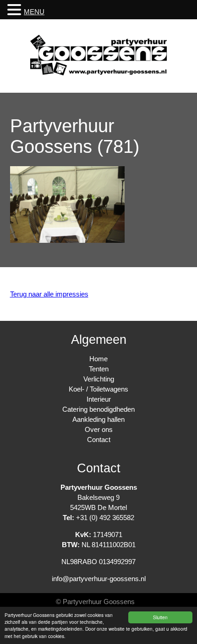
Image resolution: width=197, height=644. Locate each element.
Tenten (99, 369)
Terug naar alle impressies (49, 294)
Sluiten (160, 617)
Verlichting (98, 379)
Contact (98, 439)
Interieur (99, 399)
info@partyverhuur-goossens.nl (99, 578)
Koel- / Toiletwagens (98, 389)
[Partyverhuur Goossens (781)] (67, 240)
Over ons (99, 429)
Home (98, 359)
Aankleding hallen (98, 419)
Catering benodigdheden (98, 409)
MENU (34, 12)
